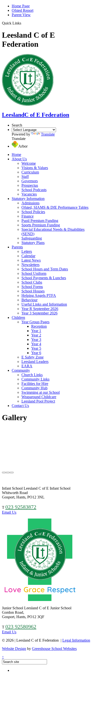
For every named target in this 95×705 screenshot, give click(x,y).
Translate (48, 134)
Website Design (14, 649)
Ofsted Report (22, 10)
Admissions (30, 203)
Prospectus (29, 185)
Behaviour (29, 300)
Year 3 (36, 339)
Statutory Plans (33, 243)
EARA (26, 366)
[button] (23, 23)
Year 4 (36, 344)
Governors (29, 181)
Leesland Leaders (34, 361)
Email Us (9, 512)
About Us (19, 159)
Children (18, 317)
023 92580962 (20, 627)
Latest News (31, 260)
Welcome (28, 163)
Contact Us (20, 406)
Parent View (21, 15)
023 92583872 (20, 507)
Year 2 (36, 335)
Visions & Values (34, 168)
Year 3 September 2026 (39, 313)
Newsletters (30, 265)
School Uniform (33, 273)
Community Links (35, 379)
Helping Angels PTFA (38, 295)
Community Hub (34, 388)
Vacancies (29, 194)
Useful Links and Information (44, 304)
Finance (27, 216)
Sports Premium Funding (40, 225)
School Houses (33, 291)
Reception (39, 326)
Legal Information (76, 640)
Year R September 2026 (39, 309)
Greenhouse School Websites (54, 649)
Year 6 (36, 353)
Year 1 (36, 331)
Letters (26, 251)
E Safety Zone (32, 357)
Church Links (32, 375)
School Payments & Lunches (43, 278)
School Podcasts (34, 190)
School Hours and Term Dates (44, 269)
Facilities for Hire (34, 383)
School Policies (33, 212)
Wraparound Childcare (38, 397)
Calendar (28, 256)
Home (16, 154)
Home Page (21, 6)
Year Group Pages (35, 322)
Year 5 (36, 348)
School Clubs (31, 282)
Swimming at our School (40, 392)
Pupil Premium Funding (39, 221)
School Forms (32, 287)
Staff (25, 176)
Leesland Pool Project (38, 401)
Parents (17, 247)
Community (21, 370)
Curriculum (30, 172)
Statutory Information (28, 198)
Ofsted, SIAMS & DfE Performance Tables (54, 207)
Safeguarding (31, 238)
